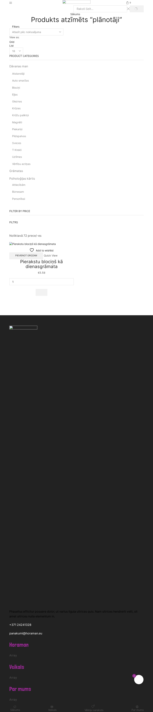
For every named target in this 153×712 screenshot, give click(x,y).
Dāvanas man (18, 66)
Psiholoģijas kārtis (22, 178)
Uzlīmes (17, 156)
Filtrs (13, 222)
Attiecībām (18, 184)
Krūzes (16, 108)
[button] (42, 292)
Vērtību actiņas (21, 163)
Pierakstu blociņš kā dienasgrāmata (41, 264)
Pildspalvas (19, 136)
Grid (11, 41)
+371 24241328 (20, 625)
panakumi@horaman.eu (25, 633)
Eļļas (15, 94)
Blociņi (16, 87)
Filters (15, 26)
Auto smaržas (20, 80)
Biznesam (18, 191)
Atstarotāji (18, 73)
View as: (14, 37)
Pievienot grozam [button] (26, 255)
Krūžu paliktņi (20, 115)
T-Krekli (16, 149)
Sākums (75, 14)
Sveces (16, 143)
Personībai (18, 198)
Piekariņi (17, 129)
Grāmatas (16, 171)
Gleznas (17, 101)
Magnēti (17, 122)
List (11, 45)
